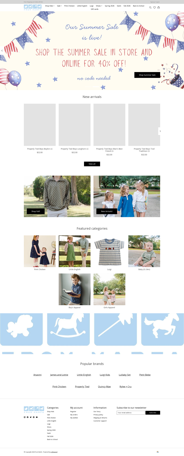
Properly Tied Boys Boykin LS (39, 148)
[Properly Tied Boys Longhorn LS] (75, 125)
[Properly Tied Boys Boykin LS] (40, 125)
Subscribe (152, 413)
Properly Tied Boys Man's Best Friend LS (109, 149)
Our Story (96, 411)
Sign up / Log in (155, 2)
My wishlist (74, 418)
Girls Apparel (109, 307)
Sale (48, 415)
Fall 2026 (127, 6)
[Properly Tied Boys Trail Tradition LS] (144, 125)
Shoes (49, 427)
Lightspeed (54, 452)
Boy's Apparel (74, 307)
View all (92, 164)
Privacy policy (98, 415)
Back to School (138, 6)
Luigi (91, 6)
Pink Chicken (69, 6)
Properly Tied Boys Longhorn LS (74, 148)
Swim (119, 6)
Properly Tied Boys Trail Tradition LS (144, 149)
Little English (82, 6)
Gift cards (94, 9)
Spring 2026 (109, 6)
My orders (74, 415)
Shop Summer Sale (147, 75)
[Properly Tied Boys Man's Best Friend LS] (109, 125)
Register (73, 411)
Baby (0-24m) (144, 269)
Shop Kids (50, 411)
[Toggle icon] (150, 7)
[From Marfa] (33, 7)
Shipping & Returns (100, 418)
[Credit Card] (157, 452)
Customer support (100, 421)
